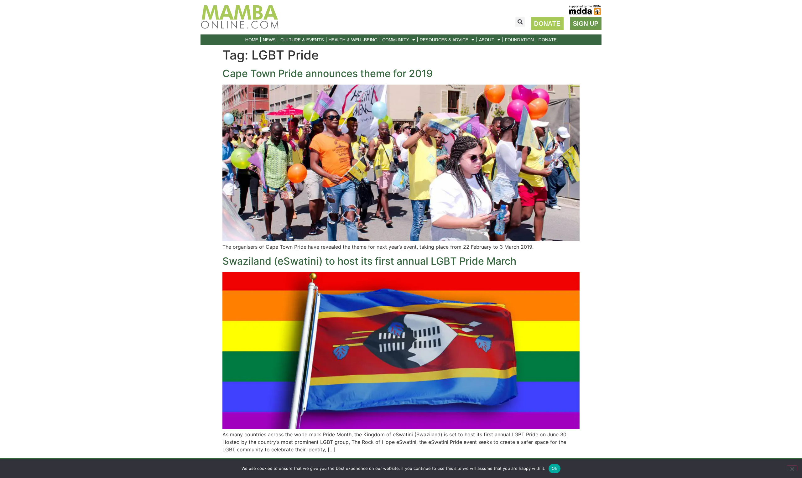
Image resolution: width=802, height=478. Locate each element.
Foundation (519, 39)
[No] (792, 468)
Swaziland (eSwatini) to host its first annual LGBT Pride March (369, 261)
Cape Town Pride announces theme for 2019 (327, 73)
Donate (548, 39)
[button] (520, 22)
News (269, 39)
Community (395, 39)
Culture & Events (302, 39)
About (486, 39)
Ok (554, 468)
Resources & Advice (444, 39)
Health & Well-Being (353, 39)
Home (251, 39)
